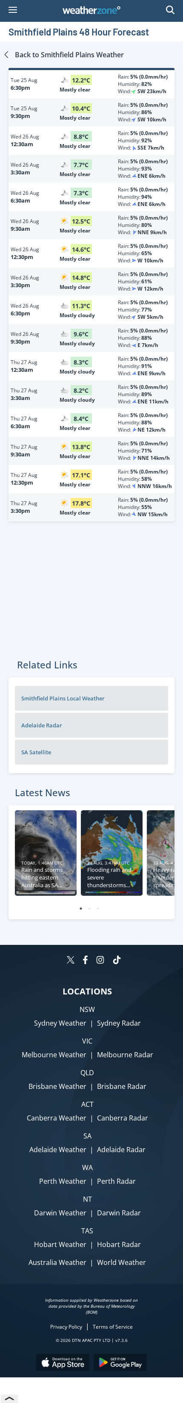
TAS (87, 1230)
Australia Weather (57, 1262)
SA (87, 1136)
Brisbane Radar (121, 1086)
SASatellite (36, 752)
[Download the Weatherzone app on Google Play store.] (120, 1363)
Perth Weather (62, 1181)
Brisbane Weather (57, 1086)
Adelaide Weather (57, 1149)
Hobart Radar (119, 1244)
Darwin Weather (60, 1213)
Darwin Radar (119, 1213)
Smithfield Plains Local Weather (63, 698)
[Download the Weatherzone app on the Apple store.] (62, 1363)
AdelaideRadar (41, 725)
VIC (87, 1041)
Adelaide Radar (121, 1149)
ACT (87, 1104)
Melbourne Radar (125, 1054)
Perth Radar (116, 1181)
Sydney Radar (119, 1023)
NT (87, 1199)
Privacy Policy (66, 1326)
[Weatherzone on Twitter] (70, 960)
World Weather (121, 1262)
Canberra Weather (56, 1118)
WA (87, 1167)
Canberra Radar (122, 1118)
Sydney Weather (60, 1023)
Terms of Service (113, 1326)
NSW (87, 1009)
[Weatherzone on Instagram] (100, 960)
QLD (87, 1072)
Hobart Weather (60, 1244)
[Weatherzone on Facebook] (85, 960)
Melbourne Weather (54, 1054)
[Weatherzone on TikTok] (117, 960)
